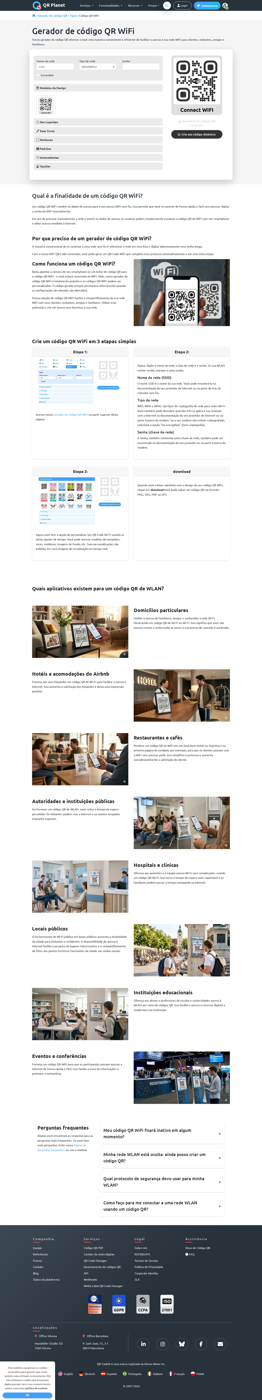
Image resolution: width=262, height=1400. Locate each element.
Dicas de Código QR (197, 1247)
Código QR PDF (93, 1247)
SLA (137, 1279)
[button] (207, 6)
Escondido (47, 75)
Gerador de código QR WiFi (70, 414)
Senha (126, 61)
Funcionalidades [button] (109, 5)
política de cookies (36, 1388)
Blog (36, 1273)
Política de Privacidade (149, 1266)
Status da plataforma (46, 1279)
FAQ (191, 1254)
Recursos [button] (134, 5)
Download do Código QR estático (198, 123)
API (86, 1273)
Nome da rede (46, 61)
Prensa (37, 1260)
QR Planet (54, 5)
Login (183, 5)
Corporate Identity (146, 1273)
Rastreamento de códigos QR (102, 1266)
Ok (27, 1395)
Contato (38, 1266)
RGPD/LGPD (142, 1254)
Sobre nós (141, 1247)
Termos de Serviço (146, 1260)
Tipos (73, 15)
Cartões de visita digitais (99, 1254)
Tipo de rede (87, 61)
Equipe (37, 1247)
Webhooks (90, 1279)
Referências (40, 1254)
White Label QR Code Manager (103, 1286)
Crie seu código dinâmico (198, 134)
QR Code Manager (95, 1260)
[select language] (225, 5)
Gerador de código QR (52, 15)
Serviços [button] (85, 5)
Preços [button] (152, 5)
